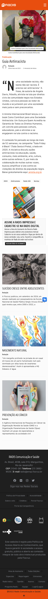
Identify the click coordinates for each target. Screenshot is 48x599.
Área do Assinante (15, 571)
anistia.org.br (35, 172)
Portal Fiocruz (37, 501)
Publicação (7, 57)
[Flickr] (21, 480)
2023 (5, 181)
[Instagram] (27, 480)
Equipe (25, 587)
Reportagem (24, 576)
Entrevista (37, 576)
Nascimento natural (14, 350)
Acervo (31, 581)
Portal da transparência (24, 506)
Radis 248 (26, 181)
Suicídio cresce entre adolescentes (23, 288)
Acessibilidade (35, 496)
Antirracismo (15, 181)
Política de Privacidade (15, 496)
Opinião (20, 581)
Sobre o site (10, 501)
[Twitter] (33, 480)
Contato (42, 581)
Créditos (23, 501)
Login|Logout (37, 587)
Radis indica (8, 581)
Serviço (36, 181)
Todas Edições (34, 571)
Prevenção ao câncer (14, 414)
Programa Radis (11, 587)
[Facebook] (15, 480)
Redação (11, 66)
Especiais (10, 576)
